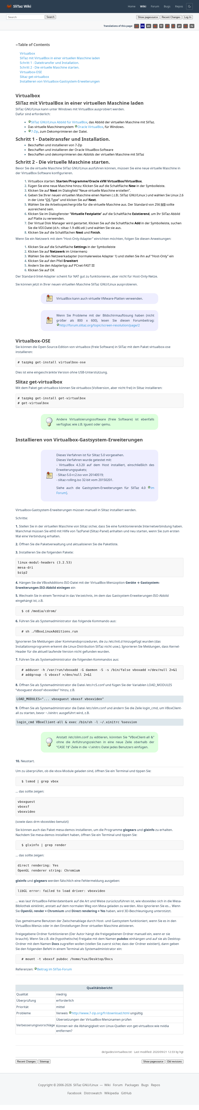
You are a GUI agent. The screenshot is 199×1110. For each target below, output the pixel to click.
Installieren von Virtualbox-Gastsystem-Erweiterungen (60, 81)
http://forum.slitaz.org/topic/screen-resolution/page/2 (99, 325)
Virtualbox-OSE (31, 72)
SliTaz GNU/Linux (85, 1085)
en (148, 26)
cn (136, 26)
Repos (179, 6)
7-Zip (34, 131)
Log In (187, 17)
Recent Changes (171, 17)
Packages (132, 1085)
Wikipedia (111, 1093)
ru (192, 26)
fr (161, 26)
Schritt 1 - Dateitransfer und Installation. (49, 63)
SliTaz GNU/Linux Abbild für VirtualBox (59, 122)
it (173, 26)
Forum (155, 6)
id (167, 26)
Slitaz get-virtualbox (34, 77)
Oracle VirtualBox (90, 127)
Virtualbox (27, 53)
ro (185, 26)
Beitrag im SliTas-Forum (54, 969)
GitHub (126, 1093)
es (155, 26)
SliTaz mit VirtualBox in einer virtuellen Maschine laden (60, 58)
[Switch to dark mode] (189, 6)
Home (131, 6)
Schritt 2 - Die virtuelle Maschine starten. (49, 67)
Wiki (107, 1085)
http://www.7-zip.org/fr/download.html (100, 1013)
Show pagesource (148, 17)
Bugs (167, 6)
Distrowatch (93, 1093)
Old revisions (174, 1061)
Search (50, 17)
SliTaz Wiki (22, 6)
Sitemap (44, 1061)
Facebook (74, 1093)
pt (179, 26)
